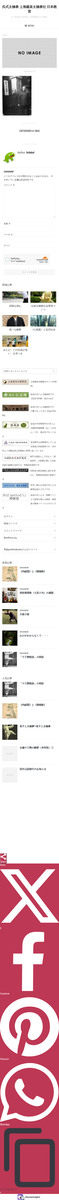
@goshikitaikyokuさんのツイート (22, 549)
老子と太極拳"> (35, 726)
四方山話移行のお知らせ (33, 769)
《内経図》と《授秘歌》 (33, 571)
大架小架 (24, 614)
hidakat (30, 152)
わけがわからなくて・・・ (34, 635)
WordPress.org (10, 537)
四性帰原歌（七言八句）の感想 (37, 593)
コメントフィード (13, 530)
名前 (7, 223)
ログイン (8, 516)
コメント (9, 185)
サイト (7, 245)
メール (8, 234)
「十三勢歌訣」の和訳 (32, 657)
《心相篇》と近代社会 (43, 329)
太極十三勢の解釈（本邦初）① (37, 747)
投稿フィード (10, 523)
